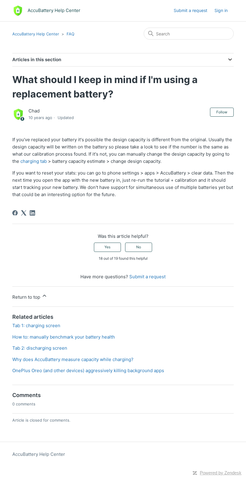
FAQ (70, 33)
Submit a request (190, 10)
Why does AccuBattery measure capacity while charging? (73, 359)
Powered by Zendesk (221, 472)
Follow (221, 112)
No (138, 247)
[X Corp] (23, 213)
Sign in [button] (221, 10)
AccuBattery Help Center (35, 33)
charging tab (33, 161)
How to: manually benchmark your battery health (63, 337)
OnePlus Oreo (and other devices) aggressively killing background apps (88, 370)
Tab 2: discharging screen (39, 348)
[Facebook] (15, 213)
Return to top (26, 297)
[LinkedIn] (32, 213)
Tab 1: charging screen (36, 325)
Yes (107, 247)
